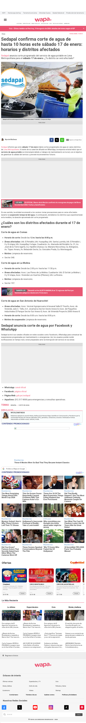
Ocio (3, 34)
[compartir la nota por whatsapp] (62, 140)
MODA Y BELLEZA (35, 23)
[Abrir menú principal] (5, 20)
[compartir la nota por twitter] (57, 140)
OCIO (50, 23)
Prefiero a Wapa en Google (15, 469)
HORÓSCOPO (66, 23)
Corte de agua (24, 405)
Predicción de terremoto (75, 13)
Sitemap (58, 690)
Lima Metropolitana (11, 149)
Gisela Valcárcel (58, 13)
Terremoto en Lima (30, 13)
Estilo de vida (33, 686)
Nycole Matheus (11, 139)
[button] (83, 28)
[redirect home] (43, 21)
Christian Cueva (44, 13)
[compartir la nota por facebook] (51, 140)
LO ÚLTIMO (19, 23)
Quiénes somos (49, 695)
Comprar (22, 593)
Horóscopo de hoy (14, 13)
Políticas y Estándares (69, 695)
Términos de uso (31, 695)
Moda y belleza (7, 686)
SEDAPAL (13, 405)
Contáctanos (13, 695)
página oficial (21, 391)
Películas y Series (61, 686)
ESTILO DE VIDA (44, 23)
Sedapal (5, 55)
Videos (31, 690)
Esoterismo (6, 690)
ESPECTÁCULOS (26, 23)
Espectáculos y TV (35, 681)
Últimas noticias (8, 681)
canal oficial (20, 387)
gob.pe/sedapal (23, 395)
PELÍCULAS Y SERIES (58, 23)
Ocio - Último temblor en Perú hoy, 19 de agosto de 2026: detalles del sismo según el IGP (42, 28)
